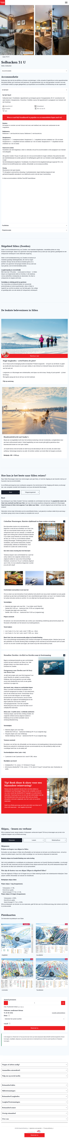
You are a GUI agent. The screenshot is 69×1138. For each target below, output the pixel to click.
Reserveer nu (34, 1028)
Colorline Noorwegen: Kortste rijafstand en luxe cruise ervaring (29, 521)
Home (4, 56)
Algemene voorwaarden (35, 1128)
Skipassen (12, 840)
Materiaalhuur (56, 840)
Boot (10, 492)
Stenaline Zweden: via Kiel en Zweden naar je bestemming (27, 655)
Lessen (34, 840)
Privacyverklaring (48, 1128)
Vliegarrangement (30, 492)
